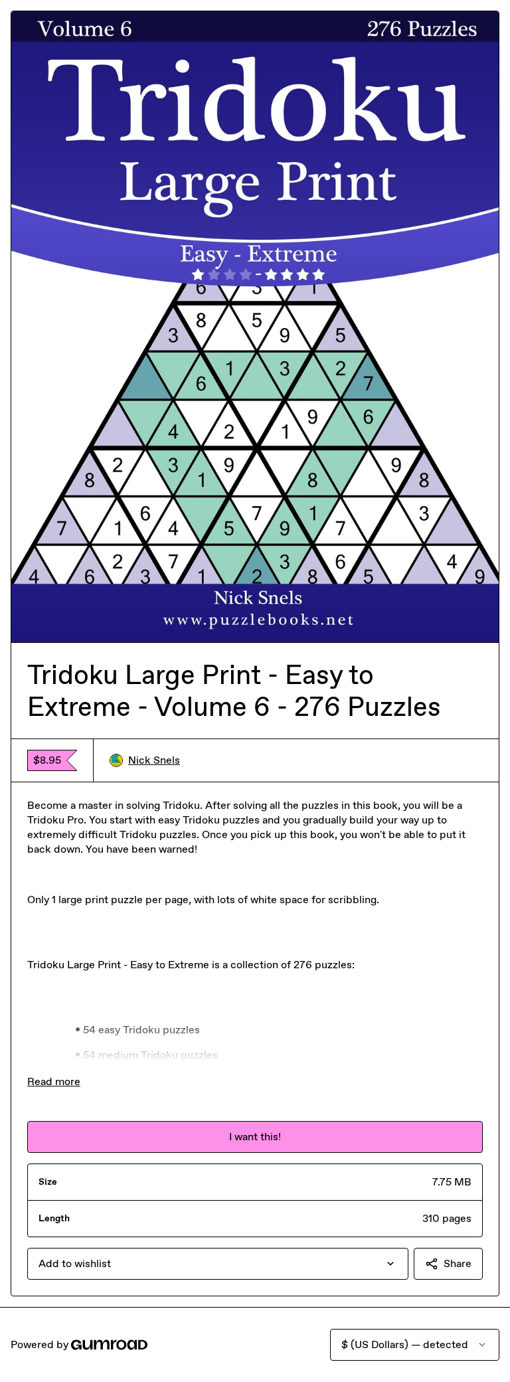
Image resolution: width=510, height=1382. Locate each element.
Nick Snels (154, 760)
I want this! (255, 1136)
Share (457, 1263)
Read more (53, 1081)
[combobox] (217, 1264)
